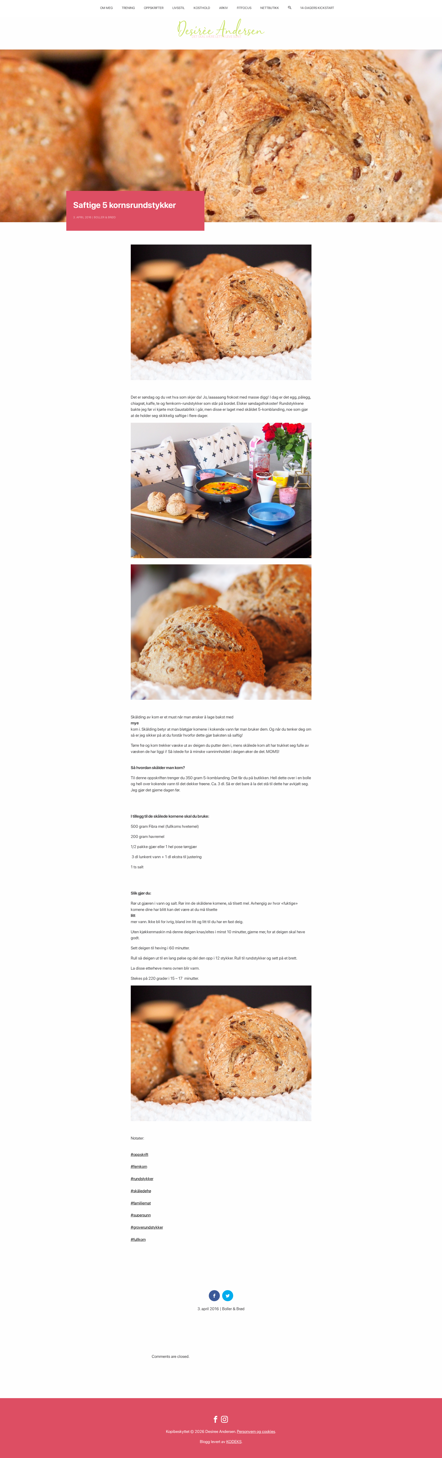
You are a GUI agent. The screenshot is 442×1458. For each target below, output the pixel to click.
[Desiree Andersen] (221, 28)
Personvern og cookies (256, 1431)
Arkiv (223, 8)
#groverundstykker (147, 1227)
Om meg (106, 8)
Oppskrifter (153, 8)
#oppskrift (139, 1154)
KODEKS (233, 1441)
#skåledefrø (141, 1190)
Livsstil (178, 8)
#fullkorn (138, 1239)
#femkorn (139, 1166)
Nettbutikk (269, 8)
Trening (128, 8)
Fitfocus (244, 8)
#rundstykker (142, 1178)
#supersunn (141, 1215)
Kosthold (202, 8)
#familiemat (141, 1203)
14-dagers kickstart (317, 8)
